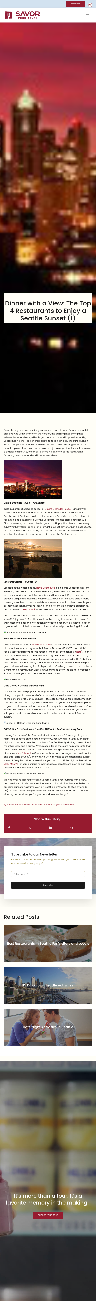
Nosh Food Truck (41, 644)
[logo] (22, 11)
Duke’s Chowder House (58, 508)
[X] (29, 828)
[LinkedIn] (50, 828)
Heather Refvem (15, 804)
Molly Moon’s (11, 764)
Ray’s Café (29, 609)
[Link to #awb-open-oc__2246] (90, 5)
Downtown (68, 804)
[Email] (71, 828)
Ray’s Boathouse (45, 587)
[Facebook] (9, 828)
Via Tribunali (24, 753)
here (78, 651)
